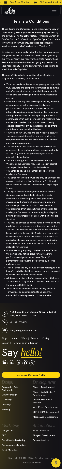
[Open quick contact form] (56, 463)
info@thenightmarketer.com (23, 330)
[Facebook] (25, 363)
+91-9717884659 (19, 322)
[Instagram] (18, 363)
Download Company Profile (31, 374)
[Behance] (11, 363)
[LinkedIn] (4, 363)
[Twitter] (32, 363)
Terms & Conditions (31, 462)
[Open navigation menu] (54, 10)
